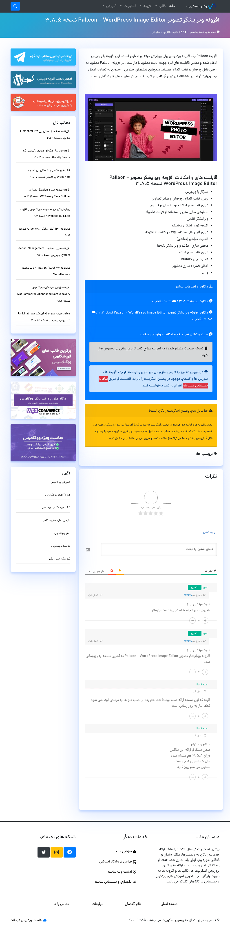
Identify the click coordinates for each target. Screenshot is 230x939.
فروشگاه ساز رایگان (59, 559)
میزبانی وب (124, 851)
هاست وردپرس (31, 920)
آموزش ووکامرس (60, 482)
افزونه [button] (147, 6)
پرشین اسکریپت (197, 6)
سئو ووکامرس (62, 533)
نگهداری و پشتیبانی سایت (114, 882)
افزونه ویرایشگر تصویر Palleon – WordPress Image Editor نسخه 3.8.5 (132, 20)
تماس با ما (61, 904)
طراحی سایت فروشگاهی (56, 520)
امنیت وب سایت (120, 872)
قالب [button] (162, 6)
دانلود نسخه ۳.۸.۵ (193, 301)
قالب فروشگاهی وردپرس (56, 508)
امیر (205, 587)
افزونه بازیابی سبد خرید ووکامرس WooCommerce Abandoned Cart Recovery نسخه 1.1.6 (43, 294)
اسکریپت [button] (129, 6)
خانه (171, 6)
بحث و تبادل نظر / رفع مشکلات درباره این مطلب (174, 334)
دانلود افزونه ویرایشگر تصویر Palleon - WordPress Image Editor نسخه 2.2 (153, 313)
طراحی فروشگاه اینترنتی (116, 861)
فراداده (15, 920)
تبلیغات (97, 904)
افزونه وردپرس (197, 32)
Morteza (188, 595)
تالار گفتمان (133, 904)
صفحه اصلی (169, 904)
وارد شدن (209, 532)
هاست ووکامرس (60, 546)
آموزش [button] (110, 6)
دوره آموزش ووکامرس (57, 495)
